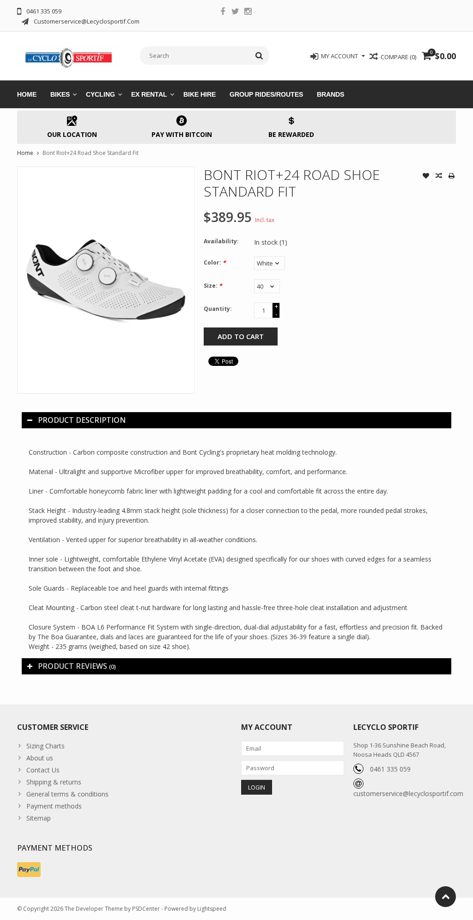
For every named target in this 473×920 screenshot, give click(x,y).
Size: (213, 286)
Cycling (100, 94)
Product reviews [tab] (77, 666)
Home (26, 94)
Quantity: (218, 309)
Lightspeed (211, 909)
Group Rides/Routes (266, 94)
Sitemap (38, 818)
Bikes (60, 94)
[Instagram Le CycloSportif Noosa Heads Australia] (248, 12)
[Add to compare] (439, 177)
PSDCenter (146, 909)
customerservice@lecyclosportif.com (408, 793)
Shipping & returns (53, 782)
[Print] (452, 177)
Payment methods (54, 806)
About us (39, 757)
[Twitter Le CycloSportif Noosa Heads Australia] (235, 12)
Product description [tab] (82, 420)
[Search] (259, 55)
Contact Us (43, 770)
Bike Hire (199, 94)
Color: (215, 262)
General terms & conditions (67, 794)
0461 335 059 (390, 769)
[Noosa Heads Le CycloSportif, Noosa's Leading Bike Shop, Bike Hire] (68, 54)
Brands (330, 94)
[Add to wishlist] (426, 177)
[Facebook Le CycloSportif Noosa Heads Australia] (223, 12)
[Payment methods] (29, 869)
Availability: (221, 241)
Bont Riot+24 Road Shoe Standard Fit (90, 153)
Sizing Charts (45, 745)
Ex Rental (149, 94)
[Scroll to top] (445, 896)
